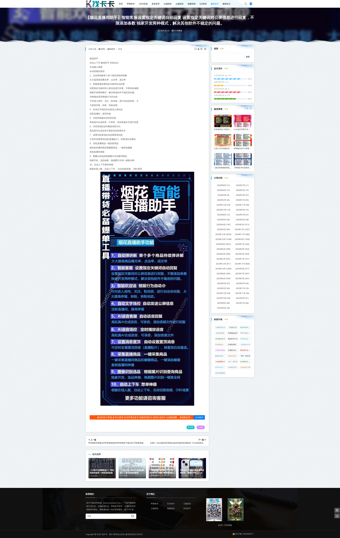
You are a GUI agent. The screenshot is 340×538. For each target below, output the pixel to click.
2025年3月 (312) (242, 224)
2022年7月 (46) (242, 303)
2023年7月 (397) (242, 273)
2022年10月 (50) (223, 298)
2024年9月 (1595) (242, 239)
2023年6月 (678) (223, 278)
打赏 (191, 427)
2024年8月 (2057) (223, 244)
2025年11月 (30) (242, 205)
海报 (201, 427)
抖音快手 (187, 508)
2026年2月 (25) (223, 200)
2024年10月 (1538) (223, 239)
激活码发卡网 (245, 367)
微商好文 (227, 3)
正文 (120, 49)
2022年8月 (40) (223, 303)
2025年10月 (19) (223, 209)
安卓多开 (156, 3)
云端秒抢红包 (220, 327)
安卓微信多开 (220, 339)
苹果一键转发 (245, 356)
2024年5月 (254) (242, 249)
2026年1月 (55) (242, 200)
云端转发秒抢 (220, 350)
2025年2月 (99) (223, 229)
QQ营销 (203, 3)
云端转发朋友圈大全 (233, 344)
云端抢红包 (233, 327)
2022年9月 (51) (242, 298)
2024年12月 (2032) (223, 234)
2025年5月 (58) (242, 219)
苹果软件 (131, 3)
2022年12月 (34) (223, 293)
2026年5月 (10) (242, 190)
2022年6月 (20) (223, 308)
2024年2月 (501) (223, 259)
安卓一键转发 (233, 361)
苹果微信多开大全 (245, 339)
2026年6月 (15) (223, 190)
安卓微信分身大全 (245, 361)
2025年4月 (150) (223, 224)
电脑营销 (192, 3)
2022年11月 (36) (242, 293)
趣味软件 (215, 3)
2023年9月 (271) (242, 268)
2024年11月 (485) (242, 234)
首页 (121, 3)
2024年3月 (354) (242, 254)
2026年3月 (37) (242, 195)
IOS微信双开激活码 (233, 367)
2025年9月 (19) (242, 209)
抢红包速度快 (220, 373)
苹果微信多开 (233, 333)
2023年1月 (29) (242, 288)
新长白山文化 (119, 534)
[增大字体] (201, 49)
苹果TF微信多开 (245, 333)
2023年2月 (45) (223, 288)
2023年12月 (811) (223, 263)
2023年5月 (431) (242, 278)
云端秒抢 (168, 3)
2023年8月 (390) (223, 273)
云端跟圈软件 (220, 361)
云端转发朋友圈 (233, 356)
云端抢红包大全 (233, 350)
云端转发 (180, 3)
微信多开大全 (233, 339)
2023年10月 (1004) (223, 268)
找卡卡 (104, 534)
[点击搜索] (247, 3)
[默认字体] (198, 49)
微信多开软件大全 (220, 356)
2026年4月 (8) (223, 195)
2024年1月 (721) (242, 259)
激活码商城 (220, 333)
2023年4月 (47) (223, 283)
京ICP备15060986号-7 (244, 534)
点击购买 (199, 417)
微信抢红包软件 (245, 350)
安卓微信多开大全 (220, 344)
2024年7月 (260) (242, 244)
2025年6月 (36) (223, 219)
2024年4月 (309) (223, 254)
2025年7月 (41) (242, 214)
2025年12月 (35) (223, 205)
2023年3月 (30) (242, 283)
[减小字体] (196, 49)
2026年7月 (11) (242, 185)
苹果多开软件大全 (220, 367)
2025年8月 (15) (223, 214)
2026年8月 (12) (223, 185)
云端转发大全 (245, 344)
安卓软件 (171, 503)
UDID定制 (143, 3)
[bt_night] (337, 510)
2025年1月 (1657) (242, 229)
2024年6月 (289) (223, 249)
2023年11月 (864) (242, 263)
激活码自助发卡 (245, 327)
